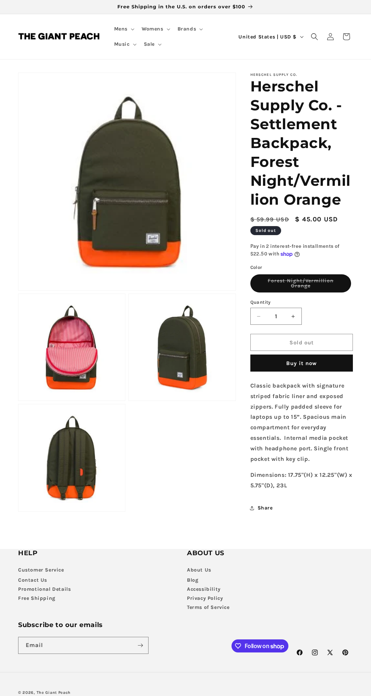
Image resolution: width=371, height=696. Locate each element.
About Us (199, 570)
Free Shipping (36, 598)
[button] (123, 29)
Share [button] (265, 508)
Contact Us (32, 580)
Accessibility (204, 589)
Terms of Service (208, 607)
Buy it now (301, 363)
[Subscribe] (140, 645)
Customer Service (41, 570)
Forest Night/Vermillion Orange (305, 285)
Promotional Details (44, 589)
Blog (192, 580)
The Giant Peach (54, 692)
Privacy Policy (205, 598)
